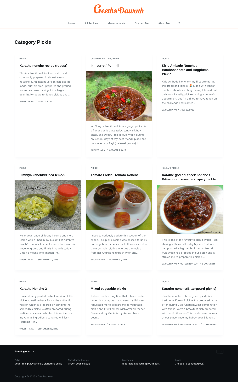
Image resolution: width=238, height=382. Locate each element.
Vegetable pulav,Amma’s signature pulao (38, 363)
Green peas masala (79, 363)
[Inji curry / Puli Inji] (119, 96)
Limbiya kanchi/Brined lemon (42, 175)
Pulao (17, 360)
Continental (127, 360)
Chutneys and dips (101, 58)
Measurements (116, 23)
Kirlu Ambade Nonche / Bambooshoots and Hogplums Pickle (185, 70)
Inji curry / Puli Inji (105, 65)
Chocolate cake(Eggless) (189, 363)
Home (71, 23)
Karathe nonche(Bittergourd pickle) (189, 288)
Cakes (178, 360)
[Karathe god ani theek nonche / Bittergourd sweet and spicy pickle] (190, 210)
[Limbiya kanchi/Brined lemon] (48, 205)
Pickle (22, 58)
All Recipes (91, 23)
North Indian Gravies (78, 360)
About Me (164, 23)
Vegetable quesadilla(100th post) (141, 363)
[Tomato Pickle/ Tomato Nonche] (119, 205)
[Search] (179, 23)
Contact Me (142, 23)
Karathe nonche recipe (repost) (43, 65)
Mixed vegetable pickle (108, 288)
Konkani (166, 168)
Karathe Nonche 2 (33, 288)
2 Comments (208, 264)
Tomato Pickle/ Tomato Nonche (115, 175)
